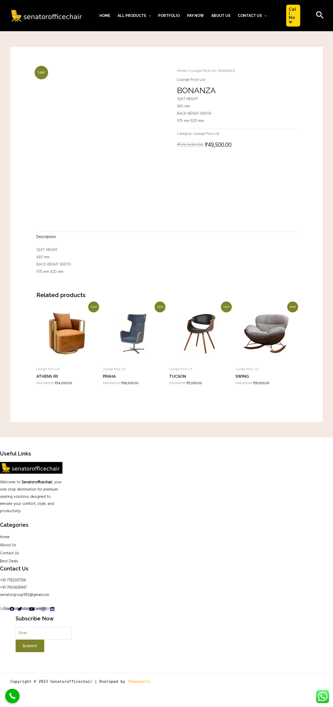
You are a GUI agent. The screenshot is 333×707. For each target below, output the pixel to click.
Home (104, 16)
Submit (30, 646)
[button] (148, 15)
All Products (132, 16)
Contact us (250, 16)
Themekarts (139, 681)
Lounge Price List (202, 71)
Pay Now (195, 16)
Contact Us (9, 553)
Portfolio (169, 16)
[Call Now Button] (12, 696)
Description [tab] (46, 237)
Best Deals (9, 561)
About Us (220, 16)
